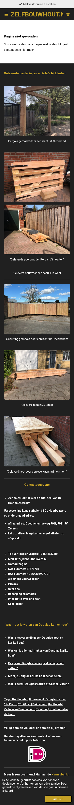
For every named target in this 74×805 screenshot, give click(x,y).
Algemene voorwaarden (23, 578)
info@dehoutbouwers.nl (31, 559)
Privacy (13, 584)
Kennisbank (15, 603)
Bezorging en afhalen (22, 593)
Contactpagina (17, 564)
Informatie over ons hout (24, 598)
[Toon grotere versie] (37, 111)
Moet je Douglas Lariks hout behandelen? (35, 676)
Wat (10, 637)
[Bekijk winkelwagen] (67, 14)
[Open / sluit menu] (6, 14)
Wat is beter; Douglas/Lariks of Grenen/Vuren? (38, 683)
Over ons (14, 589)
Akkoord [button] (58, 799)
